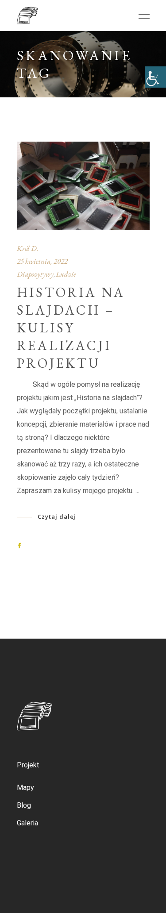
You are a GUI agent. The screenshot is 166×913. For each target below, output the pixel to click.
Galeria (27, 823)
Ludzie (66, 274)
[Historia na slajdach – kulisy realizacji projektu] (83, 186)
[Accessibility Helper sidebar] (155, 77)
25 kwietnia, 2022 (42, 261)
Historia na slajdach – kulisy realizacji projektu (71, 328)
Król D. (28, 248)
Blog (24, 805)
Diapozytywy (35, 274)
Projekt (28, 765)
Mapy (25, 787)
